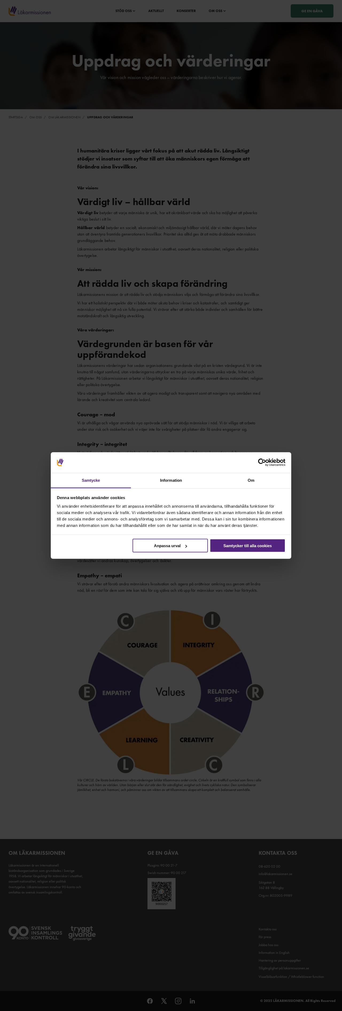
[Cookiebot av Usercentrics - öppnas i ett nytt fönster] (262, 463)
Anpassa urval (167, 545)
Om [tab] (251, 480)
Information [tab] (171, 480)
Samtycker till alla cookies (247, 545)
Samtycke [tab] (91, 480)
